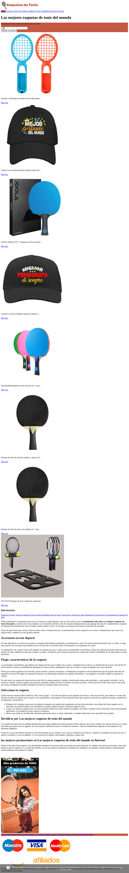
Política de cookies (36, 835)
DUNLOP (20, 11)
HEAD (27, 11)
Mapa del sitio (87, 835)
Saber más (14, 867)
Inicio (3, 11)
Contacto (60, 835)
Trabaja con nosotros (72, 835)
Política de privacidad (19, 835)
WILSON (53, 11)
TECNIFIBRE (43, 11)
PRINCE (33, 11)
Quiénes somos (50, 835)
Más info (4, 103)
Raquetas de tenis (8, 615)
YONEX (60, 11)
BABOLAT (11, 11)
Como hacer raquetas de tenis (72, 615)
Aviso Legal (6, 835)
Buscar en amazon (9, 31)
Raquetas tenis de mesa (51, 615)
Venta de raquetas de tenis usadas (28, 615)
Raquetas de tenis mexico (95, 615)
